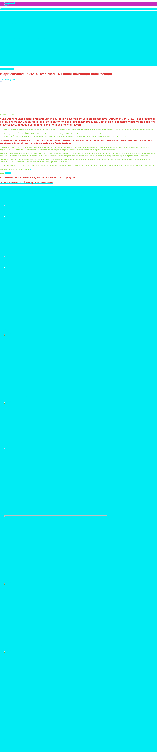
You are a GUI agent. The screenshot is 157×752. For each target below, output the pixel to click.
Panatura (11, 69)
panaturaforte (96, 195)
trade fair (153, 195)
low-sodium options (36, 195)
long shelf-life (29, 195)
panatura (8, 173)
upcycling (12, 197)
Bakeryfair (26, 192)
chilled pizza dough (83, 192)
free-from (152, 192)
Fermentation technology (126, 192)
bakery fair (31, 192)
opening (72, 195)
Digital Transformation (102, 192)
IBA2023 (17, 195)
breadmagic (63, 192)
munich (51, 195)
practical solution (119, 195)
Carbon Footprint (75, 192)
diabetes (90, 192)
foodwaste (138, 192)
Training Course (4, 197)
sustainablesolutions (146, 195)
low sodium (43, 195)
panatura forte (89, 195)
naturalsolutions (66, 195)
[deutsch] (9, 3)
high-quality (10, 195)
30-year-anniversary (18, 192)
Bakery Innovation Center (42, 192)
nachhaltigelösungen (57, 195)
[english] (7, 5)
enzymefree (114, 192)
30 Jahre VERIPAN (5, 192)
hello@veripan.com (7, 744)
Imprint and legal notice (38, 749)
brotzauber (68, 192)
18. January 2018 (8, 80)
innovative (23, 195)
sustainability (138, 195)
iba (14, 195)
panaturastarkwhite (110, 195)
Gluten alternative (4, 195)
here (31, 169)
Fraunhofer (144, 192)
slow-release (126, 195)
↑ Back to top (4, 751)
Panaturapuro (103, 195)
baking (51, 192)
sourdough (132, 195)
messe (47, 195)
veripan (18, 197)
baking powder (56, 192)
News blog (4, 69)
